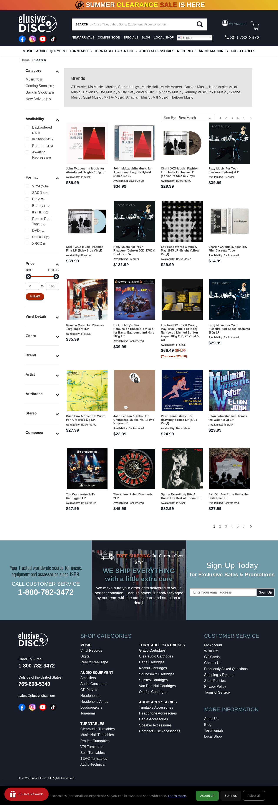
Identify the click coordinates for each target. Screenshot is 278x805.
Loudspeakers (91, 707)
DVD (38, 230)
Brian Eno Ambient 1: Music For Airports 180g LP (85, 417)
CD (38, 199)
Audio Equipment (51, 51)
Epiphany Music (168, 92)
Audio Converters (93, 684)
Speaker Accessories (155, 725)
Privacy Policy (215, 686)
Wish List (211, 651)
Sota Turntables (92, 753)
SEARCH (82, 24)
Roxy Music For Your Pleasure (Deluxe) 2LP (223, 170)
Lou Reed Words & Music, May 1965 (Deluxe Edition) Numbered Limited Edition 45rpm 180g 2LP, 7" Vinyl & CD (180, 333)
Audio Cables (242, 51)
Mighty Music (114, 97)
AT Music (78, 87)
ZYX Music (217, 92)
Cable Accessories (153, 719)
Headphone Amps (94, 701)
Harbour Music (181, 97)
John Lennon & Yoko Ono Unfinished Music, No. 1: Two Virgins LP (133, 419)
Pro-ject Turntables (94, 741)
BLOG (146, 37)
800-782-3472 (244, 37)
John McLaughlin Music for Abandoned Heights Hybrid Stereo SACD (132, 172)
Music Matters (171, 87)
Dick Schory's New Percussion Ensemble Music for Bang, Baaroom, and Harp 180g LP (133, 331)
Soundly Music (195, 92)
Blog (207, 724)
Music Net (125, 92)
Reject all (254, 795)
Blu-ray (41, 206)
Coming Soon (109, 37)
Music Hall (150, 87)
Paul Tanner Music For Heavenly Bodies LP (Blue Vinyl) (179, 419)
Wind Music (145, 92)
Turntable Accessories (156, 707)
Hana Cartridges (151, 662)
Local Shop (213, 736)
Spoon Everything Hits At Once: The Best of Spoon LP (181, 496)
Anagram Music (138, 97)
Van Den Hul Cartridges (157, 686)
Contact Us (212, 663)
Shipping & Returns (219, 675)
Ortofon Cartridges (153, 692)
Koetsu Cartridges (153, 668)
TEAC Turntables (93, 758)
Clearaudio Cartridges (156, 656)
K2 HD (40, 212)
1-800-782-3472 (46, 592)
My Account (213, 645)
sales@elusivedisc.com (36, 696)
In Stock (42, 139)
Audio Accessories (156, 51)
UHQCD (40, 237)
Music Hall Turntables (97, 735)
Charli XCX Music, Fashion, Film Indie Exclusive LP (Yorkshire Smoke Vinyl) (180, 172)
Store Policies (215, 681)
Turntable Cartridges (115, 51)
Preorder (42, 146)
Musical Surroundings (122, 87)
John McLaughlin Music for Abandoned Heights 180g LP (86, 170)
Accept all (207, 795)
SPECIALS (130, 37)
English (187, 37)
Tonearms (88, 713)
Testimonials (213, 730)
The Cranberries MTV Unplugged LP (81, 496)
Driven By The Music (99, 92)
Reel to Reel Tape (41, 221)
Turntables (81, 51)
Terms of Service (217, 692)
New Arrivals (83, 37)
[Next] (249, 526)
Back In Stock (40, 92)
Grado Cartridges (152, 650)
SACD (40, 193)
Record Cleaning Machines (202, 51)
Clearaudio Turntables (97, 729)
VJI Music (160, 97)
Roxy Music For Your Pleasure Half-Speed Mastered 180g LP (229, 329)
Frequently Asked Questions (226, 669)
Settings (231, 795)
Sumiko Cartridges (153, 680)
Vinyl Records (91, 650)
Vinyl (40, 186)
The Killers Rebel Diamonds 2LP (132, 496)
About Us (211, 719)
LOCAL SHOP (164, 37)
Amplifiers (88, 678)
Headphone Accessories (158, 713)
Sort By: (170, 118)
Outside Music (195, 87)
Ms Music (95, 87)
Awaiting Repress (41, 154)
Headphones (90, 696)
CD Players (89, 690)
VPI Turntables (91, 747)
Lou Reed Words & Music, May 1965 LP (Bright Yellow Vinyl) (180, 250)
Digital (85, 656)
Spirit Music (92, 97)
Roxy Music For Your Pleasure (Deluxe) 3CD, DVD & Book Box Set (134, 250)
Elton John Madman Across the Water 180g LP (227, 417)
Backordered (42, 130)
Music (28, 51)
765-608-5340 (34, 684)
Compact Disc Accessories (159, 731)
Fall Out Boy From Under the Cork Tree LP (228, 496)
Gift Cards (212, 657)
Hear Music (218, 87)
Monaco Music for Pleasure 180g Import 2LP (85, 327)
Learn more (177, 795)
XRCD (39, 243)
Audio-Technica (92, 764)
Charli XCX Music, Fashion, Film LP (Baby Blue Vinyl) (85, 248)
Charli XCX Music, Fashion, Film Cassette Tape (227, 248)
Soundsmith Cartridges (156, 674)
